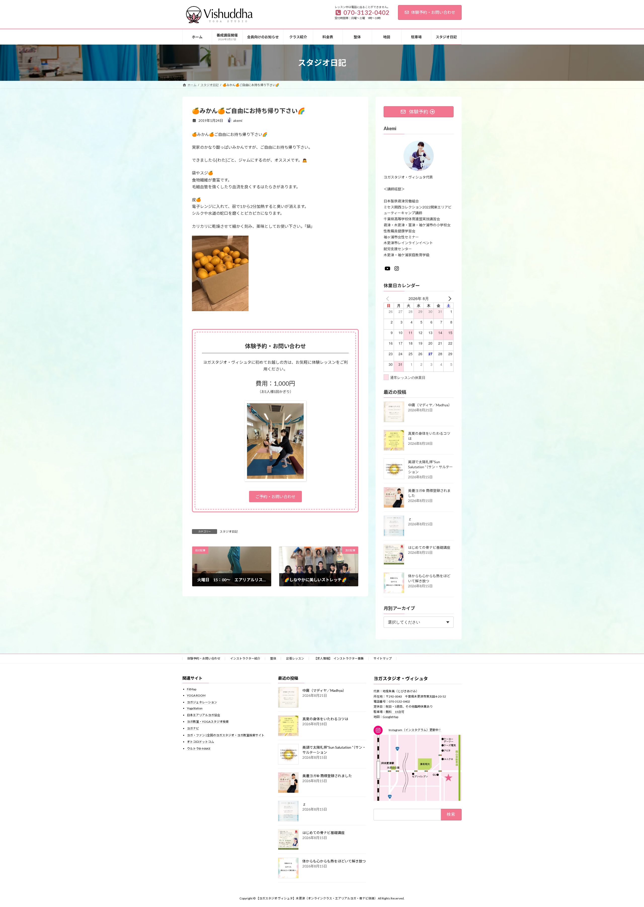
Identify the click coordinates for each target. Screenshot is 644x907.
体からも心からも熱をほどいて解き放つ (334, 861)
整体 (273, 658)
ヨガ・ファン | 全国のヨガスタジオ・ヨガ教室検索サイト (225, 735)
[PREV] (388, 299)
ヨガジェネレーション (202, 702)
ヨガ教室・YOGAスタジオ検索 (208, 721)
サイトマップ (383, 658)
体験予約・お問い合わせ (433, 12)
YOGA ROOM (196, 695)
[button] (275, 496)
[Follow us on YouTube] (387, 268)
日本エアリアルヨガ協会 (203, 715)
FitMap (191, 689)
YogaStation (195, 708)
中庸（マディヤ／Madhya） (430, 405)
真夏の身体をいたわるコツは (325, 719)
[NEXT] (449, 299)
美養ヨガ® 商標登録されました (327, 776)
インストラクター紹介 (245, 658)
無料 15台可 (395, 711)
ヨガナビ (193, 728)
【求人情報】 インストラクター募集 (339, 658)
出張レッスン (295, 658)
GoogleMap (390, 717)
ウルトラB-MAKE (199, 748)
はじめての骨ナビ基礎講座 (429, 547)
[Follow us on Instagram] (396, 268)
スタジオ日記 (229, 531)
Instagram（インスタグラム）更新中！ (415, 730)
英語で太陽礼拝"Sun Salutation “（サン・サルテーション (430, 467)
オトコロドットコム (200, 742)
